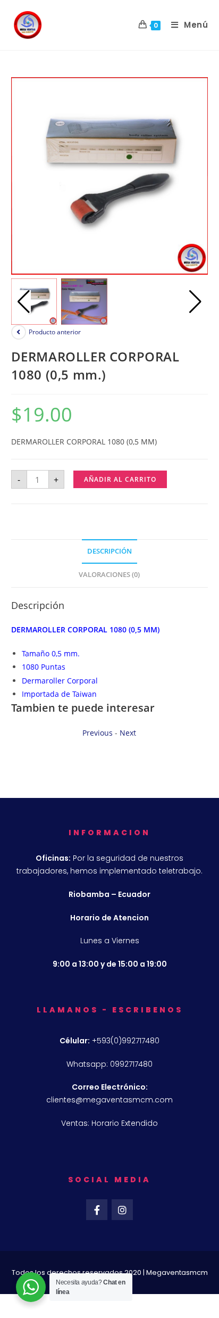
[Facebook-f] (96, 1210)
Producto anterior (55, 331)
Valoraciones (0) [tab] (109, 574)
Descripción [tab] (109, 551)
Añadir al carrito (120, 479)
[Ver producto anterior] (18, 332)
